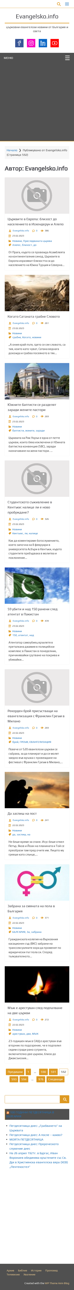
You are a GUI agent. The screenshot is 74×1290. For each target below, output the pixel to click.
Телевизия (13, 1274)
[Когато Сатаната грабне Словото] (37, 293)
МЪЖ (35, 1033)
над (31, 635)
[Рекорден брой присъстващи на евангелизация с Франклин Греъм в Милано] (37, 687)
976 (40, 1079)
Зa (28, 931)
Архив (10, 1270)
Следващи (55, 1079)
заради (40, 430)
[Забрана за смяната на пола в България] (37, 882)
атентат (23, 635)
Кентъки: (17, 533)
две (28, 1033)
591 (53, 1072)
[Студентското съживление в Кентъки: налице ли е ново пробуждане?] (37, 479)
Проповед (51, 1270)
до (34, 244)
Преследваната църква (37, 240)
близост (27, 244)
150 (14, 635)
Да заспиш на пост (22, 813)
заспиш (21, 834)
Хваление (29, 1274)
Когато (26, 337)
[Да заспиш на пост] (37, 790)
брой (15, 741)
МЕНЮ (8, 58)
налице (33, 533)
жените (29, 430)
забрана (36, 931)
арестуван (18, 1033)
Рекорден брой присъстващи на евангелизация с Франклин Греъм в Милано (36, 716)
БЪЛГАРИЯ (18, 931)
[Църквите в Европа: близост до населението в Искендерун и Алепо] (37, 195)
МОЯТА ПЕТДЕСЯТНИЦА (26, 1139)
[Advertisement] (37, 102)
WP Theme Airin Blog (57, 1283)
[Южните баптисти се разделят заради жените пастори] (37, 381)
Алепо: (16, 244)
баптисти (18, 430)
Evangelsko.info (37, 16)
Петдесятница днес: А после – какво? (35, 1135)
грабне (16, 337)
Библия (22, 1270)
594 (23, 1079)
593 (14, 1079)
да (13, 834)
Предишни (15, 1072)
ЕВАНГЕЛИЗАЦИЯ (40, 741)
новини (36, 337)
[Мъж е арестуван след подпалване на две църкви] (37, 984)
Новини (17, 240)
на (28, 834)
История (36, 1270)
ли (26, 533)
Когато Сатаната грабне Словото (34, 316)
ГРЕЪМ (24, 741)
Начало (12, 150)
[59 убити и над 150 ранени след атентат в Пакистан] (37, 585)
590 (43, 1072)
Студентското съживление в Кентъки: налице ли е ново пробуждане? (30, 507)
